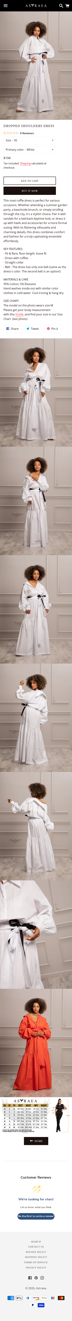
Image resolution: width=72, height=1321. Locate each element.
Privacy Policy (36, 1267)
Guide (19, 314)
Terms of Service (36, 1262)
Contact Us (36, 1246)
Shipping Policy (36, 1256)
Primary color (15, 150)
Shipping (25, 163)
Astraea (41, 1288)
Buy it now (30, 190)
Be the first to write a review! (36, 1216)
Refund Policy (36, 1251)
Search (36, 1241)
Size (8, 140)
